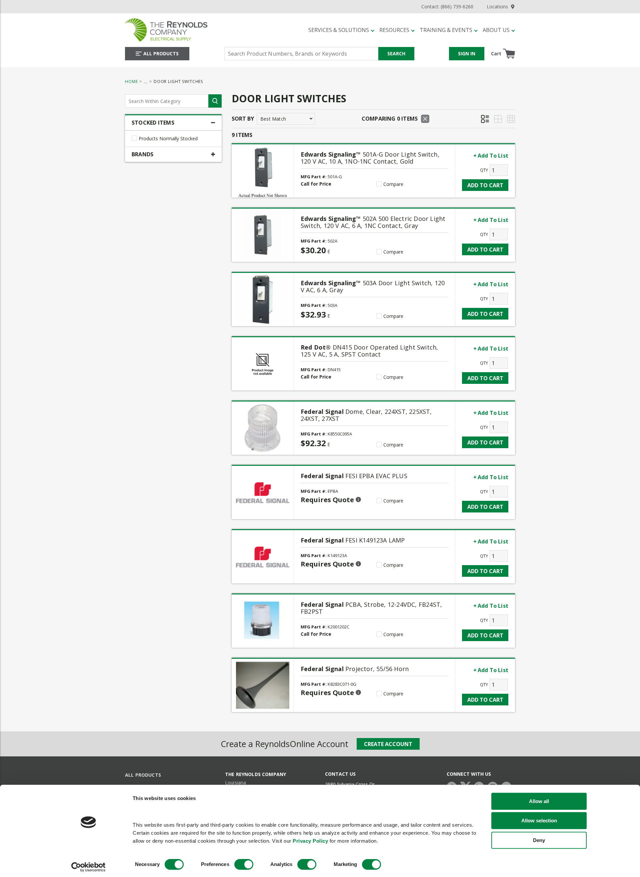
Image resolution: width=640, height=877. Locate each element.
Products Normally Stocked (168, 139)
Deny (539, 840)
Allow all (539, 801)
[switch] (243, 864)
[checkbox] (134, 138)
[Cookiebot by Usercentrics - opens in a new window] (88, 867)
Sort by (243, 118)
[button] (341, 30)
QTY (484, 170)
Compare (393, 184)
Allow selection (539, 820)
